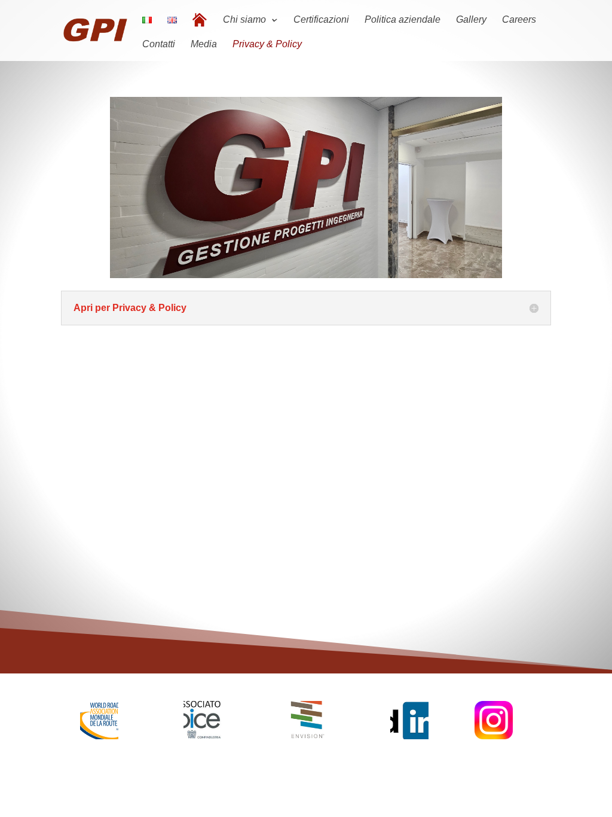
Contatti (158, 44)
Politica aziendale (402, 20)
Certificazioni (321, 20)
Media (204, 44)
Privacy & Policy (267, 44)
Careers (519, 20)
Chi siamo (244, 20)
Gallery (471, 20)
